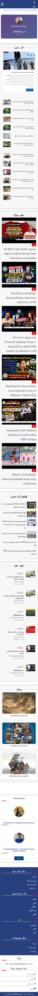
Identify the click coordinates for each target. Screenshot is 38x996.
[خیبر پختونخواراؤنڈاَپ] (19, 27)
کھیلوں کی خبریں (19, 496)
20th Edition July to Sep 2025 (19, 776)
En (34, 7)
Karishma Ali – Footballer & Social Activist (19, 823)
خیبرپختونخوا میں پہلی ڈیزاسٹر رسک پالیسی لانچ (24, 136)
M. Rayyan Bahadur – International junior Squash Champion (19, 850)
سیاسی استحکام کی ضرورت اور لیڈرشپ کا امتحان (15, 577)
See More (29, 90)
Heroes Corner (19, 798)
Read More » (5, 825)
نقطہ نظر (19, 565)
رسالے (19, 689)
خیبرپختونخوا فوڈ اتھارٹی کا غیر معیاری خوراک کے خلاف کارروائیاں (15, 10)
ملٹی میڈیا (19, 215)
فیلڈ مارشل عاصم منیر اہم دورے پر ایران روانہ (22, 72)
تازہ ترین (19, 47)
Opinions (20, 612)
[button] (34, 2)
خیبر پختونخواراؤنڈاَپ (18, 615)
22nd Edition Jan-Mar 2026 (19, 716)
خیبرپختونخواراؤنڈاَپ (18, 670)
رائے (19, 919)
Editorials (20, 573)
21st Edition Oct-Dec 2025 (19, 746)
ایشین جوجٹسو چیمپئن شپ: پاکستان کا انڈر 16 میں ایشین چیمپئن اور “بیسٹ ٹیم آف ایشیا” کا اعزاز (14, 524)
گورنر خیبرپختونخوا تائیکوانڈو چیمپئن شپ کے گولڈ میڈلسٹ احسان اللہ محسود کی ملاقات (22, 180)
